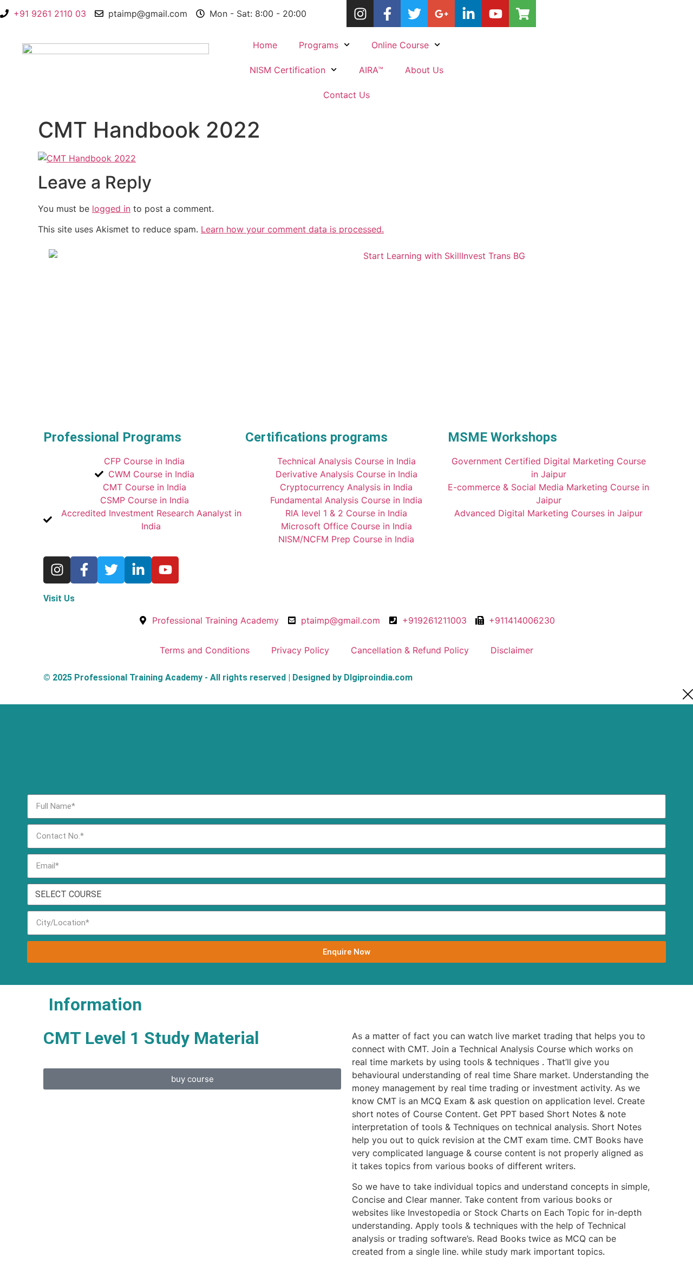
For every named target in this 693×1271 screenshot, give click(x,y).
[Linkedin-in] (468, 13)
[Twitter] (414, 13)
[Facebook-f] (387, 13)
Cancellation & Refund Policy (410, 650)
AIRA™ (371, 69)
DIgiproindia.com (378, 677)
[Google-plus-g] (441, 13)
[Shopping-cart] (522, 13)
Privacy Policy (300, 650)
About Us (424, 69)
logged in (111, 208)
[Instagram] (360, 13)
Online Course (400, 45)
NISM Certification (287, 69)
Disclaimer (512, 650)
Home (265, 45)
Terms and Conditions (205, 650)
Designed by (316, 677)
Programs (318, 45)
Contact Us (346, 94)
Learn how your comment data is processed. (292, 229)
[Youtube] (495, 13)
